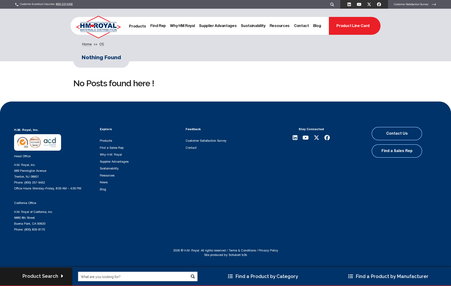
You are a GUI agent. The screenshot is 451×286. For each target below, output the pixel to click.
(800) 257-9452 (64, 4)
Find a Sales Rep (112, 147)
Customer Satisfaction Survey (411, 4)
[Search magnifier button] (192, 276)
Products (137, 26)
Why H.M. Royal (111, 154)
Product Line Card (352, 26)
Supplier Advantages (218, 26)
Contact (301, 26)
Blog (317, 26)
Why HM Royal (182, 26)
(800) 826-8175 (34, 229)
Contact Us (397, 133)
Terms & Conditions (242, 250)
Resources (280, 26)
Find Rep (158, 26)
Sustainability (253, 26)
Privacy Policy (268, 250)
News (104, 182)
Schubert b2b (238, 255)
